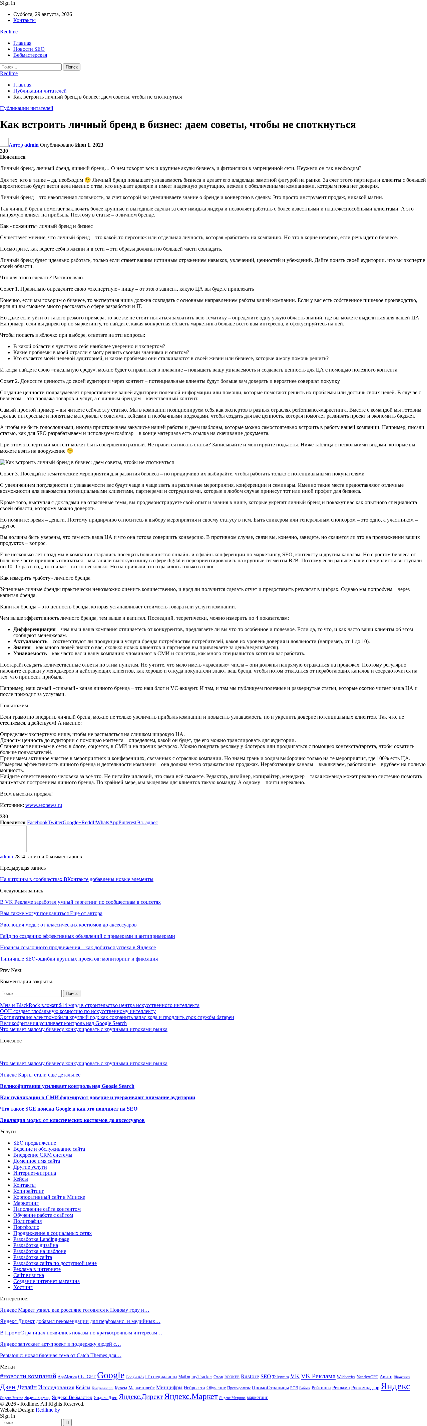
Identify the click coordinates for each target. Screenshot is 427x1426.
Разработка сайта (32, 1257)
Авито (386, 1376)
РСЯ (294, 1388)
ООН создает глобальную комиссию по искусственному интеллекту (78, 1011)
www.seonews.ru (43, 805)
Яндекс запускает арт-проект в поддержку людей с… (60, 1344)
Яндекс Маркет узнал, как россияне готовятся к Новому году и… (74, 1310)
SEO (266, 1376)
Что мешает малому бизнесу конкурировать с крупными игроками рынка (83, 1029)
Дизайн (27, 1387)
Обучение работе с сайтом (43, 1215)
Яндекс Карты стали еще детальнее (40, 1075)
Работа (304, 1388)
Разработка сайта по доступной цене (55, 1263)
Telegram (280, 1377)
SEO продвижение (34, 1143)
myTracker (201, 1376)
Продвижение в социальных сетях (52, 1233)
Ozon (218, 1377)
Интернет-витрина (34, 1173)
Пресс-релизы (239, 1388)
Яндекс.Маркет (191, 1396)
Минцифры (169, 1387)
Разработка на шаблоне (39, 1251)
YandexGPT (367, 1377)
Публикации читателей (26, 108)
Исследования (56, 1387)
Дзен (8, 1387)
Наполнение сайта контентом (47, 1209)
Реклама (341, 1387)
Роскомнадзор (365, 1387)
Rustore (250, 1376)
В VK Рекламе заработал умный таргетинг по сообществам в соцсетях (80, 902)
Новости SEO (29, 49)
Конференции (102, 1388)
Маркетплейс (141, 1387)
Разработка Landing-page (41, 1239)
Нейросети (194, 1387)
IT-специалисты (161, 1376)
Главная (22, 43)
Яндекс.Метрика (232, 1398)
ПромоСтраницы (270, 1387)
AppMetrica (67, 1377)
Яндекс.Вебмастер (72, 1397)
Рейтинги (321, 1387)
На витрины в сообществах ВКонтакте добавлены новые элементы (76, 879)
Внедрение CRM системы (42, 1155)
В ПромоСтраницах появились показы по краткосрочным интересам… (81, 1332)
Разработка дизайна (35, 1245)
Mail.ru (184, 1377)
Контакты (24, 20)
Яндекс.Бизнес (11, 1398)
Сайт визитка (28, 1275)
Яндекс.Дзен (105, 1397)
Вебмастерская (30, 55)
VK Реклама (318, 1376)
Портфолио (26, 1227)
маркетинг (257, 1397)
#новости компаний (28, 1376)
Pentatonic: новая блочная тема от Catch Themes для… (60, 1355)
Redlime (9, 31)
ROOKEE (232, 1377)
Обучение (216, 1387)
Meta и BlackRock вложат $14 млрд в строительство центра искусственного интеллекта (99, 1005)
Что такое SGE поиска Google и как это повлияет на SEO (68, 1109)
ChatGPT (87, 1376)
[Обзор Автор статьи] (13, 850)
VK (295, 1376)
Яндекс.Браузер (37, 1397)
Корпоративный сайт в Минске (49, 1197)
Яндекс (395, 1386)
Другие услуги (30, 1167)
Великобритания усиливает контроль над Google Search (63, 1023)
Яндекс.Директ (141, 1397)
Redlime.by (48, 1410)
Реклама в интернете (37, 1269)
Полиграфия (27, 1221)
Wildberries (346, 1377)
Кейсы (20, 1179)
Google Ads (135, 1377)
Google (110, 1375)
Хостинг (23, 1287)
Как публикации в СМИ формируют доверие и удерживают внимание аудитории (97, 1097)
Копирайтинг (28, 1191)
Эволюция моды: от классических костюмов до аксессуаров (72, 1120)
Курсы (121, 1388)
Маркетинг (26, 1203)
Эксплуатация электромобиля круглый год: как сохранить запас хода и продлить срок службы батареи (117, 1017)
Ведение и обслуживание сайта (49, 1149)
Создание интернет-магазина (46, 1281)
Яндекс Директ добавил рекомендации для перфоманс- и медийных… (80, 1321)
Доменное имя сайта (36, 1161)
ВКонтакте (402, 1377)
